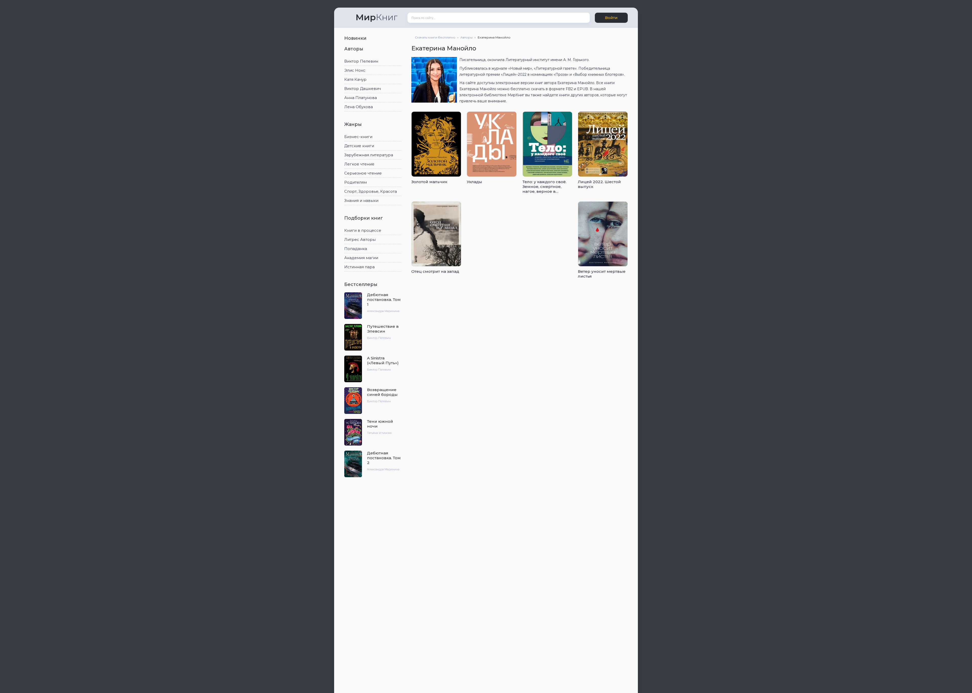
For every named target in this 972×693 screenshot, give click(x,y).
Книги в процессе (362, 230)
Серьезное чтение (363, 173)
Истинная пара (359, 266)
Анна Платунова (360, 97)
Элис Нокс (355, 70)
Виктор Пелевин (361, 61)
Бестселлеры (361, 284)
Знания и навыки (361, 200)
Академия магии (361, 257)
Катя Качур (355, 79)
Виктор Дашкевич (362, 88)
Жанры (353, 124)
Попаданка (355, 248)
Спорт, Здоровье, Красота (370, 191)
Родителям (355, 182)
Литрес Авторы (360, 239)
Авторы (354, 49)
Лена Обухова (358, 106)
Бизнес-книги (358, 136)
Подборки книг (364, 218)
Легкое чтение (359, 164)
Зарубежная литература (368, 154)
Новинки (356, 38)
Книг (376, 17)
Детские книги (359, 145)
